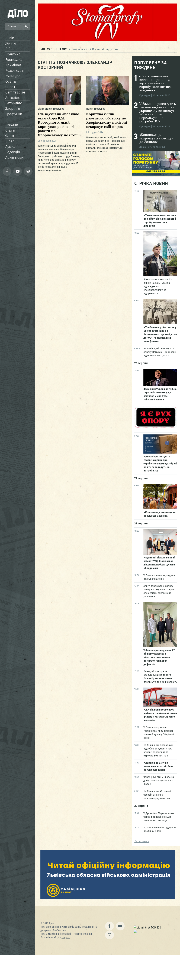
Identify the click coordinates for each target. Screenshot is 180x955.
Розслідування (17, 70)
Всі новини (141, 841)
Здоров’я (12, 108)
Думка (10, 146)
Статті (10, 130)
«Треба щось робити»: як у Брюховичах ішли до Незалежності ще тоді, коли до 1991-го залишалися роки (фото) (160, 334)
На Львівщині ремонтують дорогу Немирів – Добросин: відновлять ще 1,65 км (159, 352)
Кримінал (13, 65)
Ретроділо (13, 103)
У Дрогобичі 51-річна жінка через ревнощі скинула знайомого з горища (158, 817)
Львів (9, 38)
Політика (12, 54)
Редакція (12, 152)
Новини (11, 125)
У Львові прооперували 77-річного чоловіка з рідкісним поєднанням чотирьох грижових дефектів (159, 657)
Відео (10, 141)
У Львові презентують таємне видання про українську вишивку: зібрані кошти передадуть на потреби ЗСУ (157, 112)
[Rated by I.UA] (141, 932)
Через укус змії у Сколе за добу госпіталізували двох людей (158, 781)
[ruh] (155, 427)
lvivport (66, 937)
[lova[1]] (107, 898)
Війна (10, 48)
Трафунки (13, 114)
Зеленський (79, 49)
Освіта (10, 81)
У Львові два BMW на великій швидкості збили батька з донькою (158, 766)
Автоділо (12, 97)
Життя (10, 43)
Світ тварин (15, 92)
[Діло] (17, 13)
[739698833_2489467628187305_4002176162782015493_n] (107, 40)
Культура (12, 76)
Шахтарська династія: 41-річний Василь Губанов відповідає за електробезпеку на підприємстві (157, 286)
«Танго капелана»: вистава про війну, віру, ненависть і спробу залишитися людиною (155, 83)
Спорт (10, 87)
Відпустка (111, 49)
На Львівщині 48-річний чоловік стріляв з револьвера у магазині (157, 795)
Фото (9, 135)
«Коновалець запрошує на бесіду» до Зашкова (156, 138)
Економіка (13, 59)
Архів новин (15, 157)
